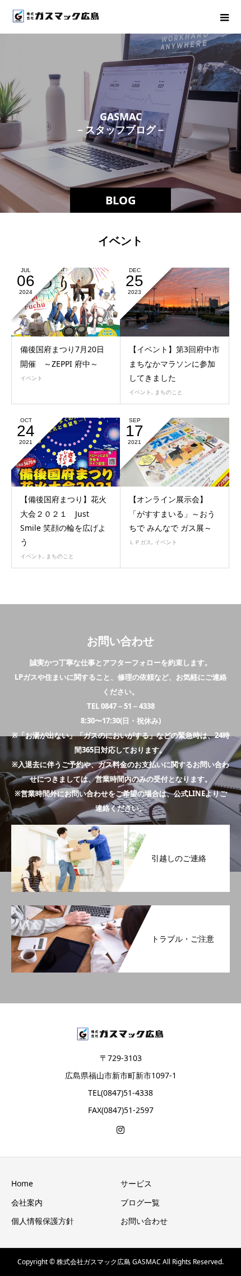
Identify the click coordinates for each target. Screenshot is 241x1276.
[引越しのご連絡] (120, 825)
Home (22, 1183)
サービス (136, 1183)
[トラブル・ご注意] (120, 906)
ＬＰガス (140, 542)
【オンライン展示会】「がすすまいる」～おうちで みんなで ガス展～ (172, 513)
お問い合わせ (144, 1221)
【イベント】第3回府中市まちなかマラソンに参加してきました (174, 363)
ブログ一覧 (140, 1202)
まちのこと (169, 392)
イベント (31, 378)
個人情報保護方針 (42, 1221)
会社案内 (27, 1202)
